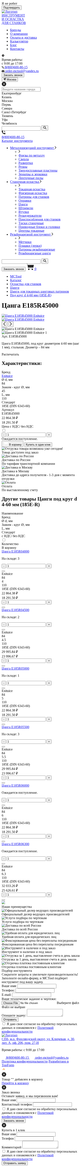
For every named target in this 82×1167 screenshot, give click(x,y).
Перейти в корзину (15, 1083)
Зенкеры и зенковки (33, 174)
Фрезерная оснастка (33, 193)
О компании (19, 34)
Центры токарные (31, 230)
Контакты (17, 49)
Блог (13, 45)
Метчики (25, 242)
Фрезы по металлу (32, 155)
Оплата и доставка (23, 37)
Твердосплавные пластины (38, 170)
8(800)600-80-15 (13, 137)
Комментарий (11, 1147)
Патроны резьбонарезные (37, 249)
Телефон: (8, 990)
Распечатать (10, 354)
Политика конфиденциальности (25, 1061)
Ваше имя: (9, 986)
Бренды (15, 30)
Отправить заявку (14, 1163)
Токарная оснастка (32, 189)
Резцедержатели (30, 215)
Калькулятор (19, 41)
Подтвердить (11, 7)
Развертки (26, 163)
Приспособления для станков (40, 219)
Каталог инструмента (17, 141)
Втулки (24, 212)
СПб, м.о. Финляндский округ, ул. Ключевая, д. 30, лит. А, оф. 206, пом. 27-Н (38, 1041)
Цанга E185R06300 (15, 844)
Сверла (24, 159)
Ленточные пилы (31, 178)
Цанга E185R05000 (15, 668)
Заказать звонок (13, 269)
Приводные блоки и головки (39, 227)
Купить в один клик (38, 444)
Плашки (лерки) (30, 245)
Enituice (7, 376)
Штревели (26, 208)
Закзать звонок (12, 75)
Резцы (23, 166)
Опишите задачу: (14, 1015)
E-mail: (6, 994)
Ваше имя (9, 1100)
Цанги (23, 204)
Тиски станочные (31, 223)
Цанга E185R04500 (15, 610)
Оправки (25, 200)
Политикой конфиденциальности (28, 1029)
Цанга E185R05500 (15, 727)
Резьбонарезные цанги (35, 253)
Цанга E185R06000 (15, 785)
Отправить (10, 1019)
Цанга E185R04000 (15, 551)
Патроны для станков (34, 197)
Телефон (8, 1138)
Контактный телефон (17, 1104)
